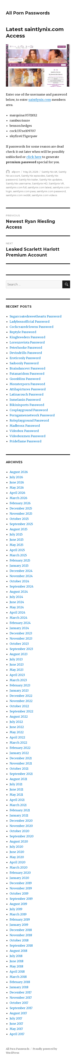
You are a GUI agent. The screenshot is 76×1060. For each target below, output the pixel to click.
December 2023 (21, 633)
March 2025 (18, 555)
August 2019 (18, 904)
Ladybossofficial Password (29, 321)
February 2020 (20, 873)
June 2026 (17, 482)
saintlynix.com (39, 99)
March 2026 (18, 498)
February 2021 (20, 810)
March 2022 (18, 742)
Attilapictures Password (28, 389)
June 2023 (17, 664)
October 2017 (19, 1003)
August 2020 (19, 841)
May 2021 (16, 794)
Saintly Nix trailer (28, 179)
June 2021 (16, 789)
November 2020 (21, 826)
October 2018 (19, 940)
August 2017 (18, 1013)
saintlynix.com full (16, 187)
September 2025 (21, 524)
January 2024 (19, 628)
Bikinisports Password (27, 405)
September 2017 (21, 1008)
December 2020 (21, 820)
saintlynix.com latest (40, 187)
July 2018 (16, 956)
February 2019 (20, 919)
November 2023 (21, 638)
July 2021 (16, 784)
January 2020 (19, 878)
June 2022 (17, 727)
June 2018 (16, 961)
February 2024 (20, 623)
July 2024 (16, 597)
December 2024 (21, 571)
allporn (16, 171)
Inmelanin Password (25, 399)
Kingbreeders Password (27, 337)
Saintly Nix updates (50, 179)
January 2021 (19, 815)
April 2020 (17, 862)
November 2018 (21, 935)
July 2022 (16, 722)
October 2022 (19, 706)
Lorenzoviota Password (27, 342)
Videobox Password (24, 431)
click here (34, 157)
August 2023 (18, 654)
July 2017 (16, 1018)
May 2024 (17, 607)
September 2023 (21, 649)
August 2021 (18, 779)
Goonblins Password (25, 379)
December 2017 (21, 992)
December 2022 (21, 696)
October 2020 (19, 831)
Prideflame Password (25, 441)
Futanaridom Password (27, 373)
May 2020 (17, 857)
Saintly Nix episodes (33, 175)
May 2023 (16, 670)
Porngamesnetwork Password (32, 415)
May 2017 (16, 1029)
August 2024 (19, 591)
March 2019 (18, 914)
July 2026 (16, 477)
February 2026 (20, 503)
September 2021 (21, 774)
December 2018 (21, 930)
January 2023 (19, 690)
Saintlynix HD (40, 183)
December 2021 (21, 758)
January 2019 (19, 925)
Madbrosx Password (25, 425)
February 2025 (20, 560)
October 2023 (19, 644)
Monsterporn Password (27, 384)
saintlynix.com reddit (18, 195)
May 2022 (17, 732)
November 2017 (21, 997)
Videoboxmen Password (27, 436)
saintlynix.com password (51, 191)
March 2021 (18, 805)
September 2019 (21, 899)
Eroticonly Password (25, 358)
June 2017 (16, 1023)
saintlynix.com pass (24, 191)
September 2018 (21, 945)
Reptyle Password (23, 332)
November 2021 (21, 763)
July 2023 (16, 659)
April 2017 (17, 1034)
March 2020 (18, 867)
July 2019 (16, 909)
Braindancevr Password (27, 368)
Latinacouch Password (26, 394)
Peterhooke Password (26, 347)
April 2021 (17, 800)
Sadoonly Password (24, 363)
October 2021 (19, 768)
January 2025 (19, 565)
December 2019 (21, 883)
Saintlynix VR (56, 183)
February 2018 (20, 982)
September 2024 (21, 586)
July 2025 (16, 534)
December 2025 (21, 508)
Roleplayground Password (29, 420)
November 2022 (21, 701)
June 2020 (17, 852)
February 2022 (20, 748)
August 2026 (19, 472)
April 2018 (17, 971)
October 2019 (19, 893)
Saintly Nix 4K (49, 171)
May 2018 (16, 966)
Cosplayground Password (29, 410)
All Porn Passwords (28, 13)
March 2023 (18, 680)
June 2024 (17, 602)
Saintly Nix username (18, 183)
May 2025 (16, 545)
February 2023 (20, 685)
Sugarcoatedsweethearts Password (35, 316)
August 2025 (18, 529)
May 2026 (17, 487)
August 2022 (19, 716)
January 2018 (19, 987)
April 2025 (17, 550)
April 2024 (17, 612)
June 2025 (17, 539)
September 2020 (22, 836)
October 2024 (19, 581)
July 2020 (16, 846)
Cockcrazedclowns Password (31, 327)
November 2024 (21, 576)
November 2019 (21, 888)
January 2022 (19, 753)
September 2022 (21, 711)
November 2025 (21, 513)
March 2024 (18, 617)
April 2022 (17, 737)
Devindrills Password (26, 353)
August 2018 (18, 951)
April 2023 (17, 675)
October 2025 (19, 519)
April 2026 (17, 493)
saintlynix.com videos (44, 195)
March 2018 (18, 977)
